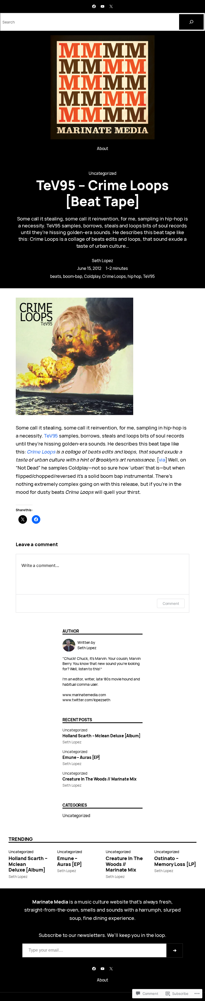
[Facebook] (94, 6)
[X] (111, 6)
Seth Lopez (102, 260)
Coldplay (92, 276)
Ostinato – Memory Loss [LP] (175, 861)
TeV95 (149, 276)
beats (55, 276)
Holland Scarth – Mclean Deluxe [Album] (101, 736)
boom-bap (72, 276)
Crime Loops (114, 276)
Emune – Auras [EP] (81, 757)
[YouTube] (102, 6)
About (102, 148)
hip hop (134, 276)
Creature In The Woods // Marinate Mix (99, 779)
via (162, 459)
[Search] (191, 22)
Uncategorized (102, 173)
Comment (171, 603)
